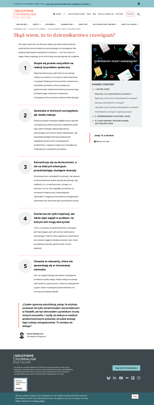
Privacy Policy (39, 401)
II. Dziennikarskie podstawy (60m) (112, 116)
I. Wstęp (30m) (102, 89)
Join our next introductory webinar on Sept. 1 (68, 3)
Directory (83, 24)
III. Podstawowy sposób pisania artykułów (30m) (112, 122)
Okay (135, 396)
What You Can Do (128, 24)
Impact (36, 24)
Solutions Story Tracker (104, 24)
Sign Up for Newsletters (126, 368)
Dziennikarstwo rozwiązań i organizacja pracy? (113, 112)
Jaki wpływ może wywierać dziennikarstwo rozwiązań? (117, 107)
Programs (49, 24)
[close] (138, 4)
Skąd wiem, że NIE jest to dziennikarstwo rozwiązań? (116, 98)
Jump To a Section (104, 135)
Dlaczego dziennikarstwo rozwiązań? (109, 103)
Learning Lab (66, 24)
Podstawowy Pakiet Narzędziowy (64, 29)
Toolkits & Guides (37, 29)
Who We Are (21, 24)
